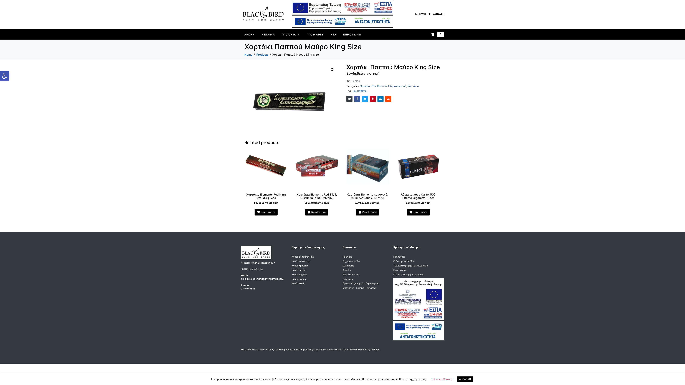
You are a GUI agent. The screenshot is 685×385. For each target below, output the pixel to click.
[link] (4, 76)
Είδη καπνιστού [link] (397, 86)
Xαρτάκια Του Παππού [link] (373, 86)
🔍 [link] (332, 70)
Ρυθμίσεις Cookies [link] (442, 379)
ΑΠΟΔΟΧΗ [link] (465, 379)
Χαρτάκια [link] (413, 86)
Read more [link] (268, 212)
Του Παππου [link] (359, 90)
